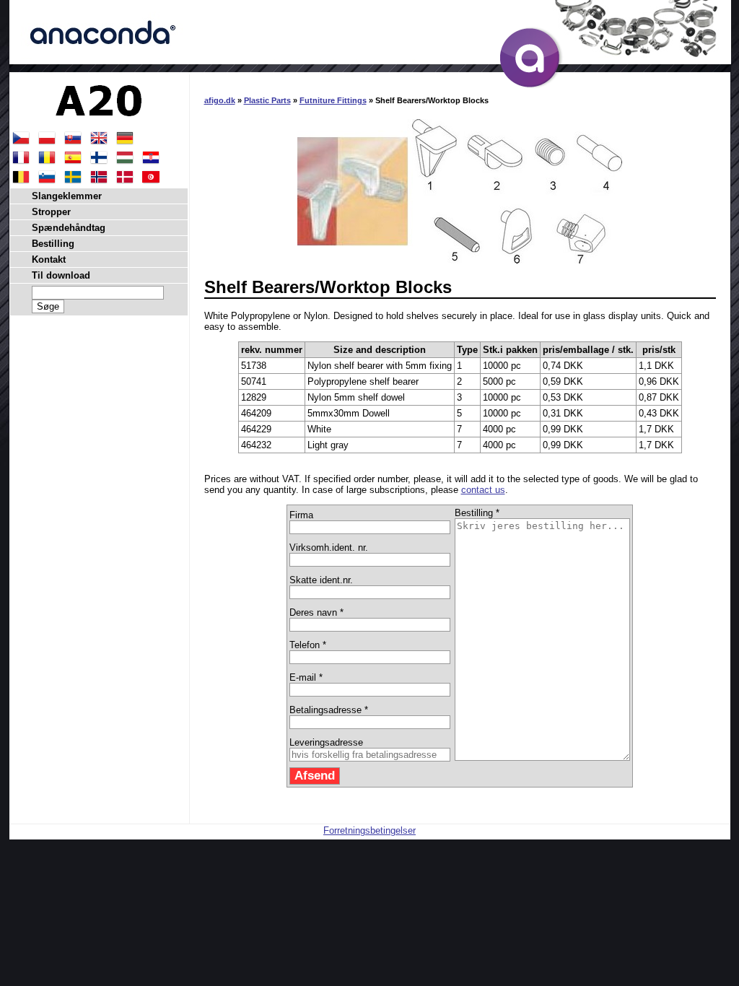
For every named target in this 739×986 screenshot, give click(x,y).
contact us (483, 489)
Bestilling (53, 243)
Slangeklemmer (67, 196)
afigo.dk (219, 100)
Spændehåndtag (68, 227)
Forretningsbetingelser (369, 830)
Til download (61, 275)
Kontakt (49, 259)
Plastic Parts (267, 100)
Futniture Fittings (333, 100)
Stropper (51, 211)
